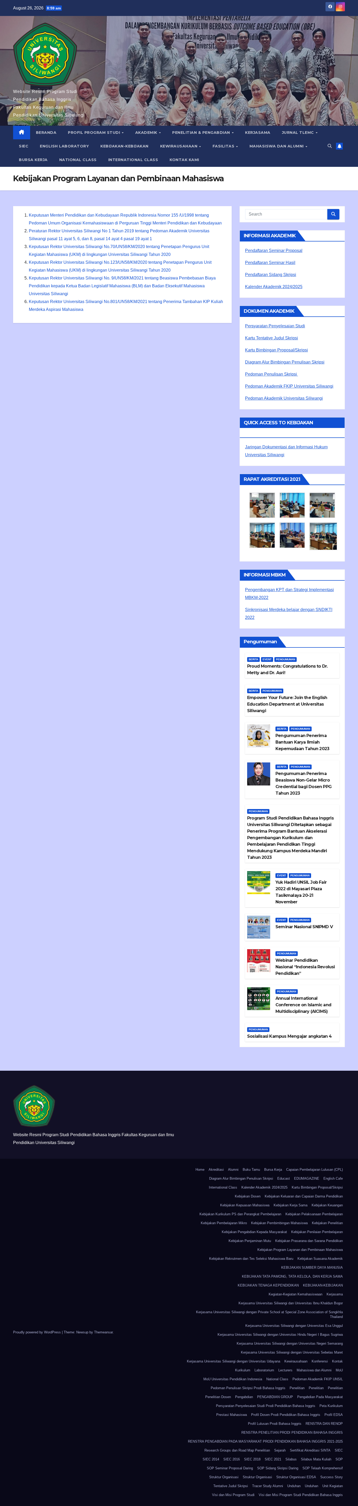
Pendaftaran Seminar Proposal (273, 250)
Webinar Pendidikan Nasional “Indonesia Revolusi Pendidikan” (305, 967)
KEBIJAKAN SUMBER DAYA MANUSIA (312, 1267)
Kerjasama (257, 132)
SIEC (23, 146)
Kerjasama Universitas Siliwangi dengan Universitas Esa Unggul (294, 1326)
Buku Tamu (251, 1170)
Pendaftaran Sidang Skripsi (270, 274)
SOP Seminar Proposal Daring (230, 1468)
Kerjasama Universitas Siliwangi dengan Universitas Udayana (233, 1361)
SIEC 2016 (231, 1459)
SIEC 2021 (273, 1459)
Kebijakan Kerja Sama (290, 1205)
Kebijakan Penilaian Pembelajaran (317, 1232)
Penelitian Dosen (218, 1397)
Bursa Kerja (33, 159)
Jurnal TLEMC (298, 132)
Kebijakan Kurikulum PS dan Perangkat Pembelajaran (240, 1214)
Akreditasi (216, 1170)
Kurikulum (242, 1370)
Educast (283, 1178)
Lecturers (285, 1370)
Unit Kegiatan (332, 1486)
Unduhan (294, 1486)
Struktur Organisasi (223, 1477)
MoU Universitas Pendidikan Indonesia (232, 1379)
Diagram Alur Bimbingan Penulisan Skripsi (284, 362)
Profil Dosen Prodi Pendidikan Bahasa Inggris (285, 1415)
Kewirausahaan (179, 146)
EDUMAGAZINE (306, 1178)
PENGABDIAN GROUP (275, 1397)
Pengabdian (244, 1397)
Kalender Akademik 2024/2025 (273, 286)
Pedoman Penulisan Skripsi (271, 374)
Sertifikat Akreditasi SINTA (310, 1450)
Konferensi (320, 1361)
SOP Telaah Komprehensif (322, 1468)
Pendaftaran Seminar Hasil (270, 262)
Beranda (46, 132)
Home (200, 1170)
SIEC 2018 (252, 1459)
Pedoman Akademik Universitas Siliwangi (284, 398)
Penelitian (297, 1388)
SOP (339, 1459)
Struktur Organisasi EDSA (296, 1477)
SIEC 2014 (211, 1459)
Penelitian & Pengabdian (201, 132)
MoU (339, 1370)
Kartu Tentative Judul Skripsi (271, 338)
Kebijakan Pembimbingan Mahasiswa (279, 1223)
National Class (78, 159)
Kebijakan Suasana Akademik (320, 1259)
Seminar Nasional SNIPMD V (304, 926)
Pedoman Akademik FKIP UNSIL (317, 1379)
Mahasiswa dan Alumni (277, 146)
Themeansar (103, 1332)
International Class (133, 159)
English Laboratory (64, 146)
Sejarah (280, 1450)
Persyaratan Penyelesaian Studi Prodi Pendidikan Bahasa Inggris (265, 1406)
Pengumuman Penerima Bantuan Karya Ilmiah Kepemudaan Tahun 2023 (302, 742)
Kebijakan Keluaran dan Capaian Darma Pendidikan (304, 1196)
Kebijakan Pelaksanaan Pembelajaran (314, 1214)
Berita (253, 659)
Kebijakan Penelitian (327, 1223)
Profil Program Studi (94, 132)
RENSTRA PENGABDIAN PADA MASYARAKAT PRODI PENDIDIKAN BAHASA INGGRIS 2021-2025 (265, 1441)
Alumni (233, 1170)
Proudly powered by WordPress (37, 1332)
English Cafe (333, 1178)
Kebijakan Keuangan (327, 1205)
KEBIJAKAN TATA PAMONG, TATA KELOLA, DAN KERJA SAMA (292, 1276)
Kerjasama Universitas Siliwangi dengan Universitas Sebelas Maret (292, 1352)
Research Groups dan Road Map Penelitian (237, 1450)
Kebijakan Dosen (248, 1196)
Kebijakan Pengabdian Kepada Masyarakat (254, 1232)
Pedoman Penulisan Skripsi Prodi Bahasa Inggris (248, 1388)
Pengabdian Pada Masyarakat (320, 1397)
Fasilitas (224, 146)
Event (267, 659)
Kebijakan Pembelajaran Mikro (224, 1223)
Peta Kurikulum (331, 1406)
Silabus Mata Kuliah (316, 1459)
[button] (330, 146)
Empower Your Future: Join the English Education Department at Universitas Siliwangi (287, 704)
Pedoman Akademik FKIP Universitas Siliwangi (289, 386)
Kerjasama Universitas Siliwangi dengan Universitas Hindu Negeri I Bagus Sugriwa (280, 1335)
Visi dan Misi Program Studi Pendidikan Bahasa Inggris (301, 1495)
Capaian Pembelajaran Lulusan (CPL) (314, 1170)
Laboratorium (264, 1370)
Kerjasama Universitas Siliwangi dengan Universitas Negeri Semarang (290, 1343)
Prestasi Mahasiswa (231, 1415)
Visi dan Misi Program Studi (233, 1495)
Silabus (291, 1459)
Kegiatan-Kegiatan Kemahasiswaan (295, 1294)
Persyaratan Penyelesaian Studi (275, 326)
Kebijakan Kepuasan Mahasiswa (244, 1205)
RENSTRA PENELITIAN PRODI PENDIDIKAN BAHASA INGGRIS (292, 1432)
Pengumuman (285, 659)
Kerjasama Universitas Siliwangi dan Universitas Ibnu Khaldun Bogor (290, 1303)
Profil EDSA (333, 1415)
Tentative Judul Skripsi (230, 1486)
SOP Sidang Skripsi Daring (277, 1468)
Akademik (147, 132)
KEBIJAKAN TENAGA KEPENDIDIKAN (268, 1285)
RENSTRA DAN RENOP (324, 1424)
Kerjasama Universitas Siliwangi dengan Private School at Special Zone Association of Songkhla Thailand (269, 1314)
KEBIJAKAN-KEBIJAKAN (124, 146)
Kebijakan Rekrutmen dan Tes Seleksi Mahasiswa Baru (251, 1259)
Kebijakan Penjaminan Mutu (250, 1241)
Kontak (337, 1361)
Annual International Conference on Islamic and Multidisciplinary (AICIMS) (303, 1005)
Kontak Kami (184, 159)
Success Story (331, 1477)
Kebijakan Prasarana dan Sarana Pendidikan (309, 1241)
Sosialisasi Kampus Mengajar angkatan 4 (289, 1036)
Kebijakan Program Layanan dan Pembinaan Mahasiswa (300, 1250)
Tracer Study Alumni (267, 1486)
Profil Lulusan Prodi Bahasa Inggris (274, 1424)
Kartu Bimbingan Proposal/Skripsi (276, 350)
